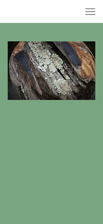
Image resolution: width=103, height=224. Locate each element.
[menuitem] (87, 11)
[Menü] (87, 11)
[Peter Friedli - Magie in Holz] (43, 11)
